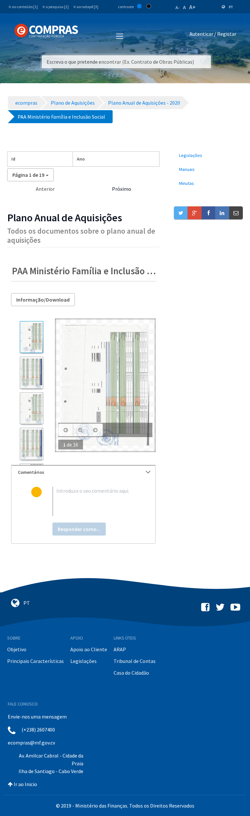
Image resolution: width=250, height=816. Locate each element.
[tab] (83, 472)
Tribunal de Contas (135, 661)
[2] (31, 372)
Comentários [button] (31, 472)
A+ (192, 7)
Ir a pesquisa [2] (56, 6)
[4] (31, 443)
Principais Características (35, 661)
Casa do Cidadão (131, 672)
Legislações (83, 661)
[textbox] (93, 501)
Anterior (45, 189)
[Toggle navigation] (87, 35)
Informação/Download (43, 299)
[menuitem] (208, 155)
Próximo (121, 189)
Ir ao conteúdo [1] (23, 6)
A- (177, 7)
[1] (31, 337)
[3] (31, 408)
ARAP (120, 649)
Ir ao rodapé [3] (86, 6)
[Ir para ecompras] (46, 30)
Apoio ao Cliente (88, 649)
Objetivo (16, 649)
